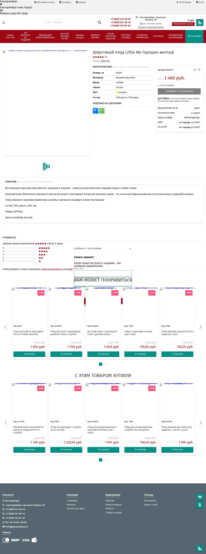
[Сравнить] (195, 69)
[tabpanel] (29, 323)
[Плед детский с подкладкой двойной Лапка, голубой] (66, 305)
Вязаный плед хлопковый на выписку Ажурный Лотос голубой (28, 430)
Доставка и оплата (46, 2)
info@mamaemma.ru (17, 526)
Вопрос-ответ (151, 505)
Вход (201, 2)
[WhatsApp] (102, 111)
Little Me (105, 61)
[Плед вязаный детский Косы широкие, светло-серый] (177, 400)
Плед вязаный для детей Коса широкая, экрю (177, 333)
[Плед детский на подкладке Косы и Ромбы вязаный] (29, 305)
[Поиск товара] (99, 22)
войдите (72, 269)
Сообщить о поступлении (179, 91)
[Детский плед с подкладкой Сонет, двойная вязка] (103, 305)
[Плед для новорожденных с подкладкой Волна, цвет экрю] (103, 400)
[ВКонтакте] (95, 111)
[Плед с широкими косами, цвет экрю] (140, 305)
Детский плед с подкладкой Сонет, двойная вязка (102, 333)
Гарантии (110, 501)
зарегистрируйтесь (52, 269)
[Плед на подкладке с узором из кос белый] (66, 400)
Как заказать (150, 501)
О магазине (72, 501)
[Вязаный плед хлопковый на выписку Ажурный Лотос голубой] (29, 400)
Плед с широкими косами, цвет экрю (138, 333)
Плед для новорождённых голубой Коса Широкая (138, 428)
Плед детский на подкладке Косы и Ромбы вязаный (28, 333)
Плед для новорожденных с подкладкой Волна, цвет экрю (102, 430)
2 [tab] (105, 364)
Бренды (82, 2)
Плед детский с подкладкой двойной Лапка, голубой (65, 333)
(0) (106, 57)
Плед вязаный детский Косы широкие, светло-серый (176, 428)
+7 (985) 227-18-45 (121, 19)
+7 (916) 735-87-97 (121, 25)
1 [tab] (100, 364)
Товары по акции (114, 512)
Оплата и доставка (75, 508)
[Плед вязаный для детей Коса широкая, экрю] (177, 305)
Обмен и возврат (114, 505)
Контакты (66, 2)
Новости (110, 508)
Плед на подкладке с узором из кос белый (65, 428)
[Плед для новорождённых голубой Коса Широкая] (140, 400)
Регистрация (185, 2)
